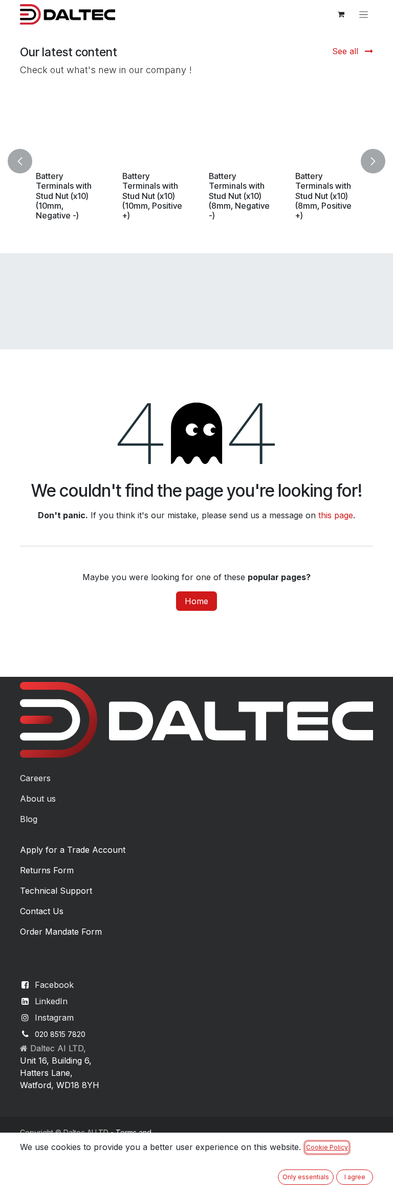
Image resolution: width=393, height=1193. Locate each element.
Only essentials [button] (305, 1177)
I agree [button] (354, 1177)
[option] (196, 161)
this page (335, 515)
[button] (26, 161)
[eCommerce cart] (341, 14)
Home (196, 601)
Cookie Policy (327, 1147)
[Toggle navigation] (363, 15)
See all (346, 51)
